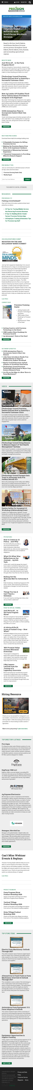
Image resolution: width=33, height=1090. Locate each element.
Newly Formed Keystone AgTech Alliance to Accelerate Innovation (15, 363)
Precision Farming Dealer (21, 306)
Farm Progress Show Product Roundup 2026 (13, 893)
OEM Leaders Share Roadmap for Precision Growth (15, 333)
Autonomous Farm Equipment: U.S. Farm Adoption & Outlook (16, 1008)
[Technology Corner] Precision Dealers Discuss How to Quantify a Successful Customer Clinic (16, 78)
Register (24, 2)
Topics (6, 2)
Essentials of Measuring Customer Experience (15, 151)
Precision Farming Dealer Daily (13, 172)
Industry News (7, 16)
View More (6, 126)
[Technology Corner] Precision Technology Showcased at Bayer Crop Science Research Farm (17, 368)
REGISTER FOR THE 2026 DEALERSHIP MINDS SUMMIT (14, 243)
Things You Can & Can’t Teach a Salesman (11, 594)
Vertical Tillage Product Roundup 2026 (13, 903)
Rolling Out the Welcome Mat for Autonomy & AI (16, 579)
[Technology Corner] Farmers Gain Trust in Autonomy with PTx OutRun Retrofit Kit (16, 477)
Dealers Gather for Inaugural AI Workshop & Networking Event (14, 509)
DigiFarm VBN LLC (9, 770)
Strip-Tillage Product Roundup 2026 (12, 913)
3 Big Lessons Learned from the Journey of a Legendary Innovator (12, 667)
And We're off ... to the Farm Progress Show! (13, 64)
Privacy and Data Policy (22, 1072)
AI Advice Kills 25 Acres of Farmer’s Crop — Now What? (15, 629)
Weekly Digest (8, 175)
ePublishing (12, 1085)
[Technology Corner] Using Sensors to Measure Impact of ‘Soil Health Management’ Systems (16, 445)
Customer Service (23, 1077)
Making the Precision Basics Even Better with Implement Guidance (15, 147)
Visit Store (6, 1063)
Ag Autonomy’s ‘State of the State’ (15, 336)
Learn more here (22, 728)
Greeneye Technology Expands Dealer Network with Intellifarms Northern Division (15, 31)
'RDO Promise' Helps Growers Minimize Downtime (12, 650)
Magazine (20, 1080)
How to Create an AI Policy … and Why (12, 541)
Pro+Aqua (6, 744)
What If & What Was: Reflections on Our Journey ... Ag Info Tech (12, 559)
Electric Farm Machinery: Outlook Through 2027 (16, 950)
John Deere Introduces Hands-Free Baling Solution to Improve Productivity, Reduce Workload (15, 358)
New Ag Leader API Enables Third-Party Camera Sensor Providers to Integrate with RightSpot (16, 96)
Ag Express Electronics (11, 794)
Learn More (5, 299)
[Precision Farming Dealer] (7, 312)
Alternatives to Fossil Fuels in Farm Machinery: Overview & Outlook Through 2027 (16, 978)
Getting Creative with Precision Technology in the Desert (14, 329)
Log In (17, 2)
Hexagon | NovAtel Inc (11, 830)
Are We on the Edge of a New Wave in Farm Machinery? (17, 373)
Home (26, 1080)
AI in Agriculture (17, 16)
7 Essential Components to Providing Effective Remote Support (16, 155)
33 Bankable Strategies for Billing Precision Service (15, 143)
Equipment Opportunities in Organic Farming (13, 1036)
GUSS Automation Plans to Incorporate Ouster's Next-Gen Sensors (14, 113)
